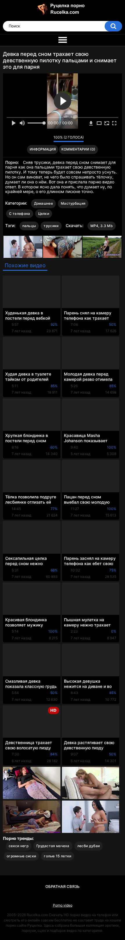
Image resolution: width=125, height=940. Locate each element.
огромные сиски (21, 856)
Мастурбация (73, 203)
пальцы (29, 226)
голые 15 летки (57, 856)
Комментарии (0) (78, 149)
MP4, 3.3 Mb (101, 226)
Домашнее (43, 203)
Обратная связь (62, 886)
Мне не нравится (47, 139)
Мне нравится (40, 139)
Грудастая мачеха (52, 846)
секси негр (18, 846)
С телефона (19, 213)
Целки (43, 213)
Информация (43, 149)
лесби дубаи (88, 846)
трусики (51, 226)
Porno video (62, 905)
